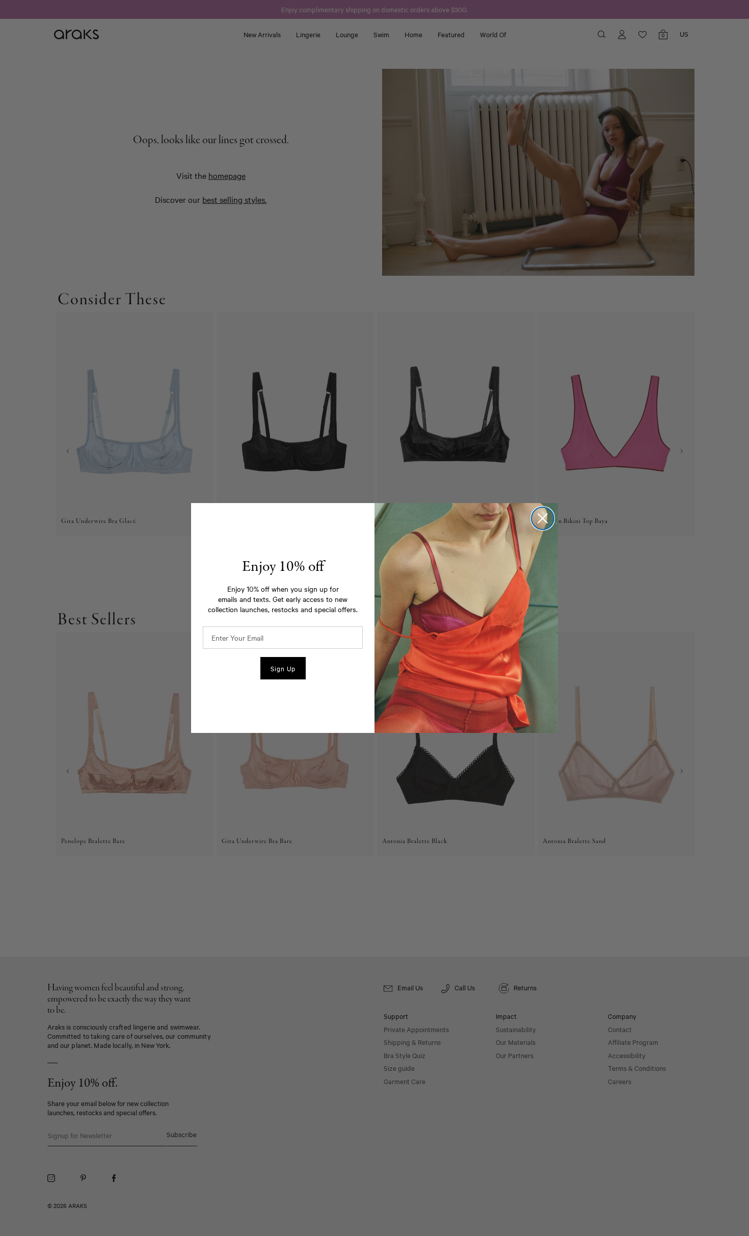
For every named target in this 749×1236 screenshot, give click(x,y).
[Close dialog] (542, 518)
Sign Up (283, 668)
